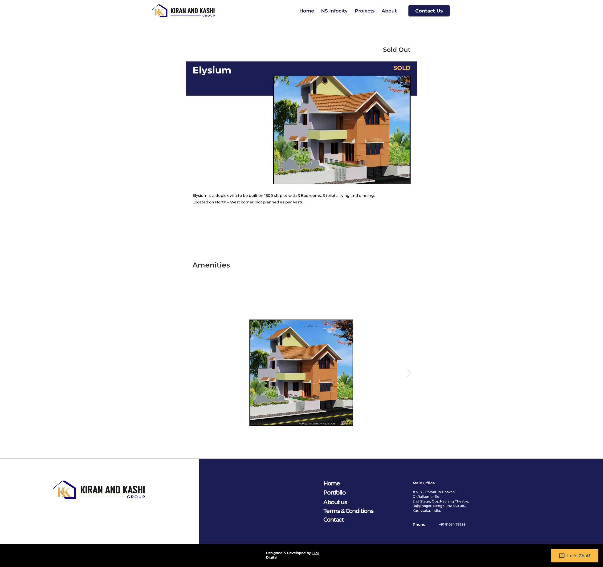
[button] (364, 10)
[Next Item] (409, 372)
